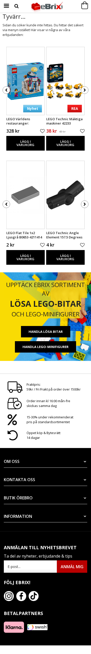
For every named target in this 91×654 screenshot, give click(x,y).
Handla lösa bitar (46, 331)
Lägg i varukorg (25, 143)
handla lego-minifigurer (45, 346)
